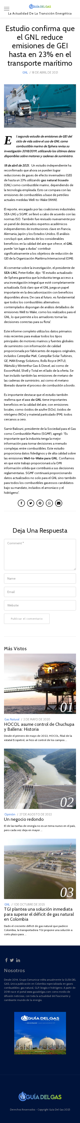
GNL (25, 72)
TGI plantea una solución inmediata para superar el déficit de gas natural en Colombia (39, 914)
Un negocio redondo (24, 819)
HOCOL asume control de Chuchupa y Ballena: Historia (39, 727)
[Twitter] (12, 959)
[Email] (58, 503)
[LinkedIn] (18, 959)
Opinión (9, 814)
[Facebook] (6, 959)
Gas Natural (11, 719)
